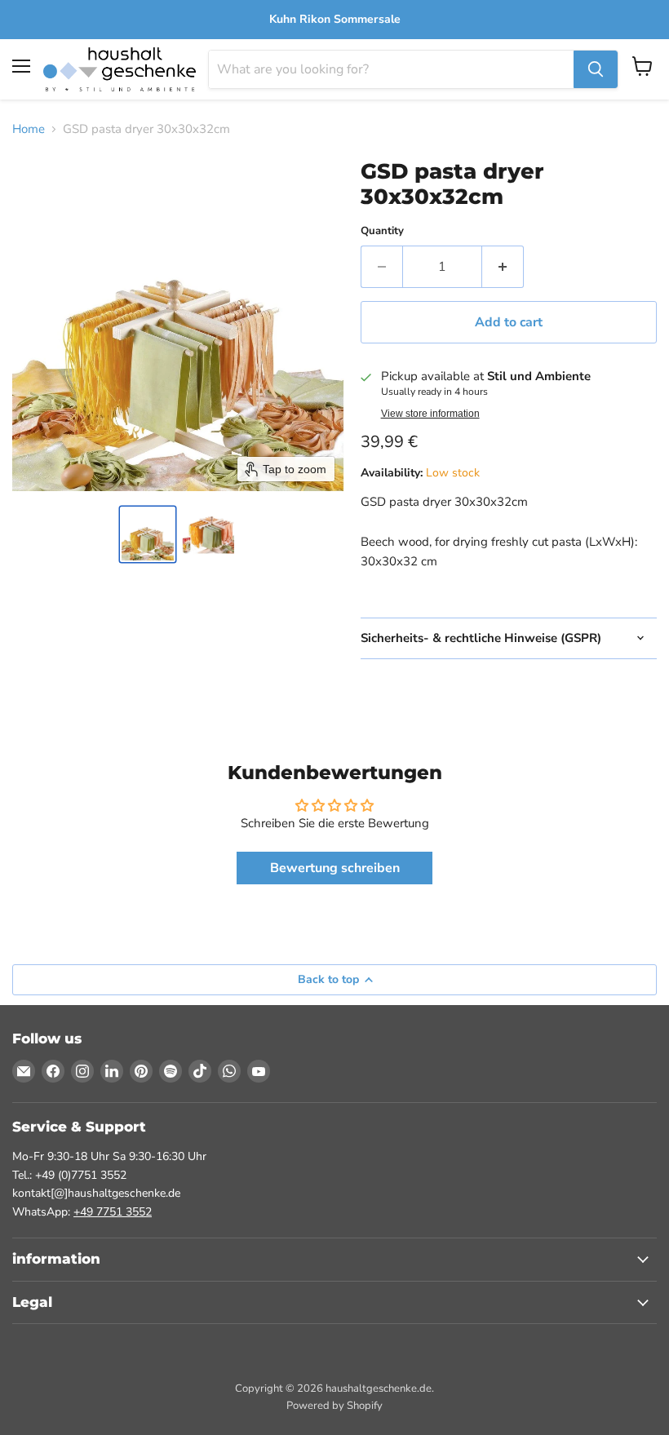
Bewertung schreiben (335, 868)
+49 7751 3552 (112, 1212)
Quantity (382, 231)
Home (28, 129)
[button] (147, 534)
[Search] (596, 69)
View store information (430, 413)
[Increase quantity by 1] (503, 267)
